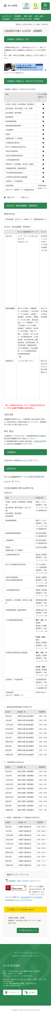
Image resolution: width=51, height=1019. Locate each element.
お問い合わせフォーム (29, 930)
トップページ (6, 16)
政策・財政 (28, 16)
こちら (26, 242)
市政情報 (17, 16)
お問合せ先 (38, 441)
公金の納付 (6, 19)
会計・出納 (39, 16)
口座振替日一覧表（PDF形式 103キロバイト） (25, 881)
